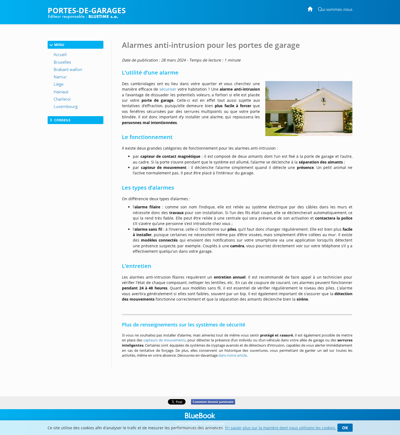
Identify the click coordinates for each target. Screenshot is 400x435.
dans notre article (233, 355)
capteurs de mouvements (164, 340)
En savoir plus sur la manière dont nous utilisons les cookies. (280, 427)
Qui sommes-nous (335, 9)
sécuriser (167, 89)
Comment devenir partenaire (213, 401)
